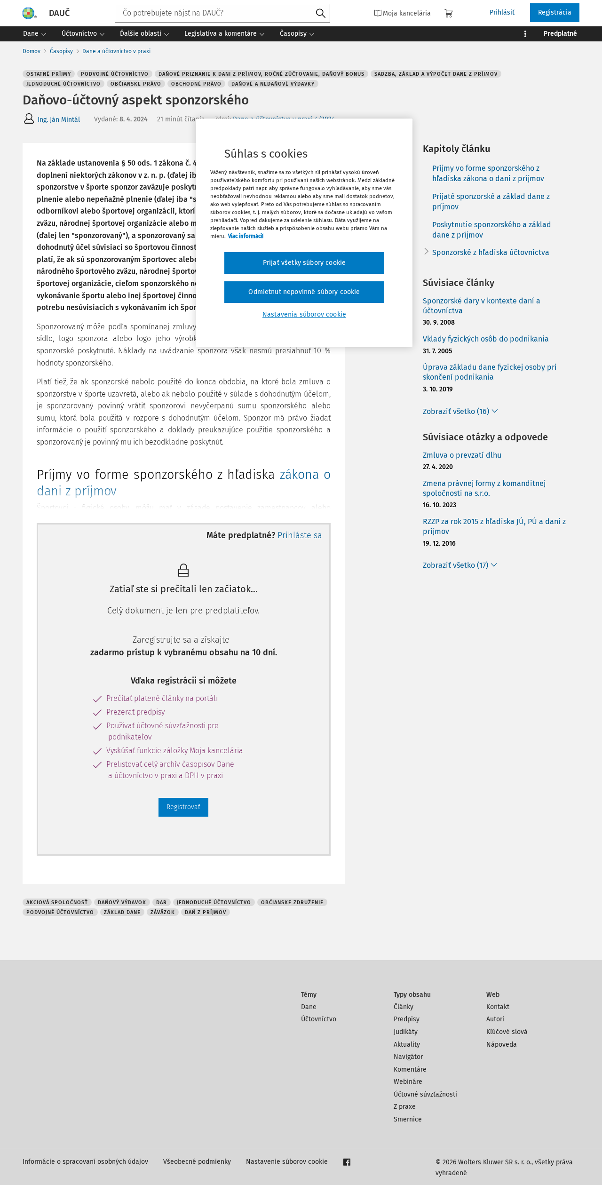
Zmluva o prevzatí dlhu (462, 455)
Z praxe (405, 1107)
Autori (495, 1019)
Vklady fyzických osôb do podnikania (486, 338)
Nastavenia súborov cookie (304, 314)
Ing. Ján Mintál (59, 120)
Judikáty (406, 1032)
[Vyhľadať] (321, 13)
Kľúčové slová (507, 1032)
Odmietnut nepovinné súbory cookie (304, 292)
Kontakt (497, 1007)
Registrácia (554, 12)
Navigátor (408, 1057)
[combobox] (222, 13)
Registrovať (183, 807)
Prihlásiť (502, 12)
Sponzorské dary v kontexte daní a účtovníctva (481, 305)
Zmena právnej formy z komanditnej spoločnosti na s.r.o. (484, 488)
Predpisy (407, 1019)
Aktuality (407, 1045)
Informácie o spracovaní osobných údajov (85, 1162)
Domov (31, 51)
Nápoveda (501, 1045)
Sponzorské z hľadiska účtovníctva (490, 252)
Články (403, 1007)
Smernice (408, 1119)
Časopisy (61, 51)
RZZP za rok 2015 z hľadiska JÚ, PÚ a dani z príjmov (494, 526)
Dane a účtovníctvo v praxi (116, 51)
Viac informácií (245, 236)
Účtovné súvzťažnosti (425, 1094)
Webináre (408, 1082)
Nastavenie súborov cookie (287, 1162)
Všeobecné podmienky (197, 1162)
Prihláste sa (299, 535)
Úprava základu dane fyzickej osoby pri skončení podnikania (490, 372)
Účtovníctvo (318, 1019)
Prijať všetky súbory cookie (304, 263)
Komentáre (410, 1070)
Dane (309, 1007)
